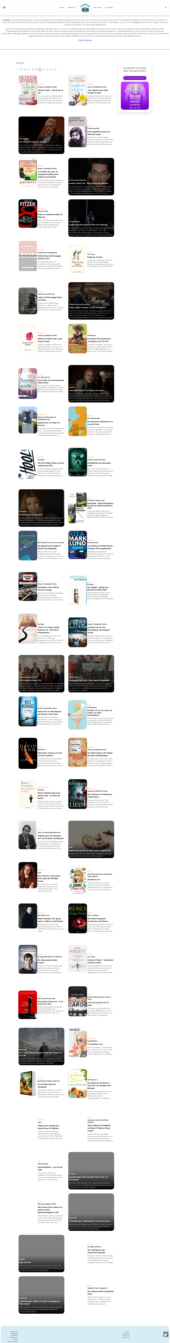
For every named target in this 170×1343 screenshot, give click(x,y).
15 (21, 60)
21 (44, 60)
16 (25, 60)
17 (29, 60)
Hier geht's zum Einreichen (135, 68)
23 (51, 60)
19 (36, 60)
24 (55, 60)
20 (40, 60)
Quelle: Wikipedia (85, 40)
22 (48, 60)
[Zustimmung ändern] (166, 1334)
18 (32, 60)
